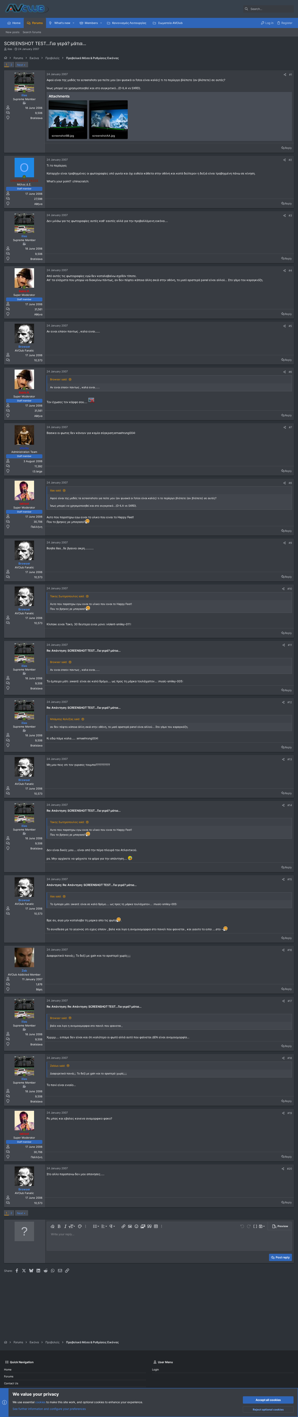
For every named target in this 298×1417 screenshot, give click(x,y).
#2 (290, 159)
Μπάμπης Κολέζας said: (65, 719)
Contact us (11, 1383)
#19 (289, 1113)
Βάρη (39, 989)
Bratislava (36, 118)
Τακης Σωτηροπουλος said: (67, 596)
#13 (289, 759)
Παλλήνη (36, 526)
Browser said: (58, 379)
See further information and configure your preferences (49, 1409)
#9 (290, 542)
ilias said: (55, 490)
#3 (290, 215)
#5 (290, 326)
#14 (289, 805)
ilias (10, 49)
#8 (290, 483)
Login (155, 1369)
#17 (290, 1001)
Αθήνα (38, 204)
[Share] (285, 75)
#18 (289, 1058)
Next (20, 64)
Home (8, 1369)
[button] (73, 23)
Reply (288, 147)
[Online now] (24, 91)
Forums (8, 1376)
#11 (290, 645)
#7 (290, 427)
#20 (289, 1168)
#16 (289, 950)
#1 (290, 74)
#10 (289, 588)
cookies (40, 1402)
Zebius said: (57, 1065)
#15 (289, 879)
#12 (289, 702)
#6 (290, 371)
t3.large (37, 471)
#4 (290, 270)
